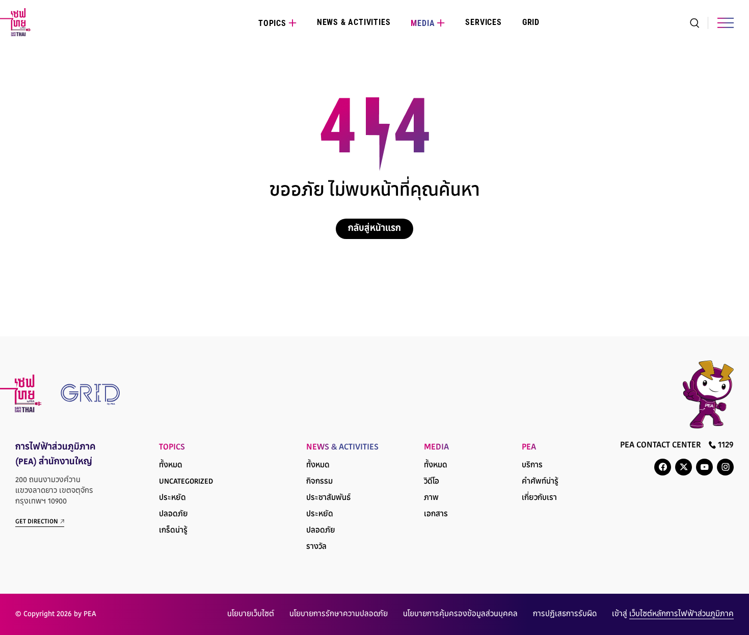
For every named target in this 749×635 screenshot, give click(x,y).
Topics (272, 23)
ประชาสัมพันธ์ (328, 498)
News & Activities (354, 22)
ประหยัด (172, 498)
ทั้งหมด (170, 465)
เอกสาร (436, 514)
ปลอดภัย (173, 514)
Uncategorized (186, 482)
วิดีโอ (431, 482)
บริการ (532, 465)
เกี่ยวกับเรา (539, 498)
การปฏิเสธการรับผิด (565, 614)
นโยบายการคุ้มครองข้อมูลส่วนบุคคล (460, 614)
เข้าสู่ (673, 614)
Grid (531, 22)
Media (423, 23)
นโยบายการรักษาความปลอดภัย (338, 614)
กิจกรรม (319, 482)
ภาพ (431, 498)
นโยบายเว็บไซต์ (250, 614)
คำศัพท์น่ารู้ (540, 482)
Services (483, 22)
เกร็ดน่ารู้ (173, 531)
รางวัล (316, 547)
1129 (725, 445)
